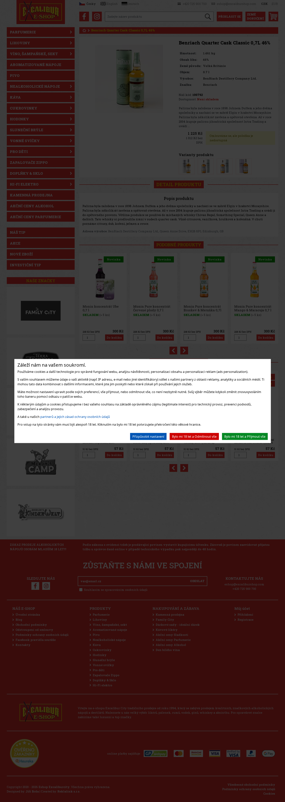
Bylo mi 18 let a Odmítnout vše (194, 436)
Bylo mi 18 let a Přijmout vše (244, 436)
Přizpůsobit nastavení (148, 436)
